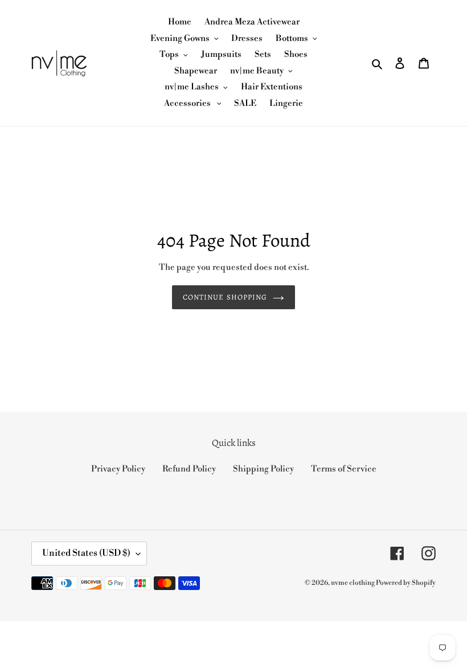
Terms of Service (343, 469)
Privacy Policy (118, 469)
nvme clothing (353, 583)
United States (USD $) (86, 553)
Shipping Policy (263, 469)
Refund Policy (189, 469)
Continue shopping (225, 297)
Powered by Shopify (406, 583)
